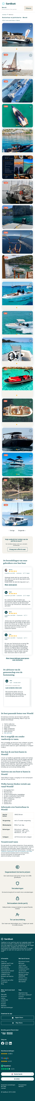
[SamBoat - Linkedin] (10, 1043)
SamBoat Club (5, 974)
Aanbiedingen (23, 979)
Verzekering (5, 967)
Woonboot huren (24, 972)
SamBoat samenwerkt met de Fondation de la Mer (16, 851)
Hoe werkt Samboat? (25, 995)
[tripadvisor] (6, 1066)
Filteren (28, 8)
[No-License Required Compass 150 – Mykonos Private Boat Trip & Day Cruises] (17, 37)
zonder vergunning (25, 820)
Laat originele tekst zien (13, 688)
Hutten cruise (23, 978)
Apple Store (19, 1017)
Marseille (4, 994)
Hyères (3, 998)
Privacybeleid (22, 1084)
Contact (21, 996)
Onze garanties (6, 965)
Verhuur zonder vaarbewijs (23, 975)
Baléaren (3, 1005)
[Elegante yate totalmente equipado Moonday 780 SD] (17, 439)
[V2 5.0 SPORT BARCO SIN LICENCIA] (17, 351)
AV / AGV (3, 1086)
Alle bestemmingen (7, 1007)
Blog (2, 984)
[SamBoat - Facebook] (2, 1043)
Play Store (19, 1023)
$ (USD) (17, 1079)
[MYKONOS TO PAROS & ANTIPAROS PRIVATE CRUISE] (17, 141)
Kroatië (3, 1003)
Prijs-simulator (5, 969)
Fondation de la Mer (7, 980)
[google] (5, 1058)
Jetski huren (22, 971)
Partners (21, 1086)
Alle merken (22, 981)
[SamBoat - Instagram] (6, 1043)
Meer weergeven (11, 585)
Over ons (4, 961)
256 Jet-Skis (8, 733)
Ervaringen (4, 982)
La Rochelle (4, 1000)
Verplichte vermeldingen (8, 1084)
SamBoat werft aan (7, 963)
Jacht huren (22, 965)
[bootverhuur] (9, 3)
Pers (2, 978)
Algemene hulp (23, 993)
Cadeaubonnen (5, 972)
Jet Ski (24, 832)
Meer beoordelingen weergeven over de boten (17, 659)
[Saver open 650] (17, 296)
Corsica (3, 1002)
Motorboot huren (24, 961)
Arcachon (4, 996)
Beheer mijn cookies (25, 998)
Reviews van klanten (7, 976)
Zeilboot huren (23, 967)
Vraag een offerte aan (17, 549)
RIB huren (21, 963)
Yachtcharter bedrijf (7, 971)
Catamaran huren (24, 969)
